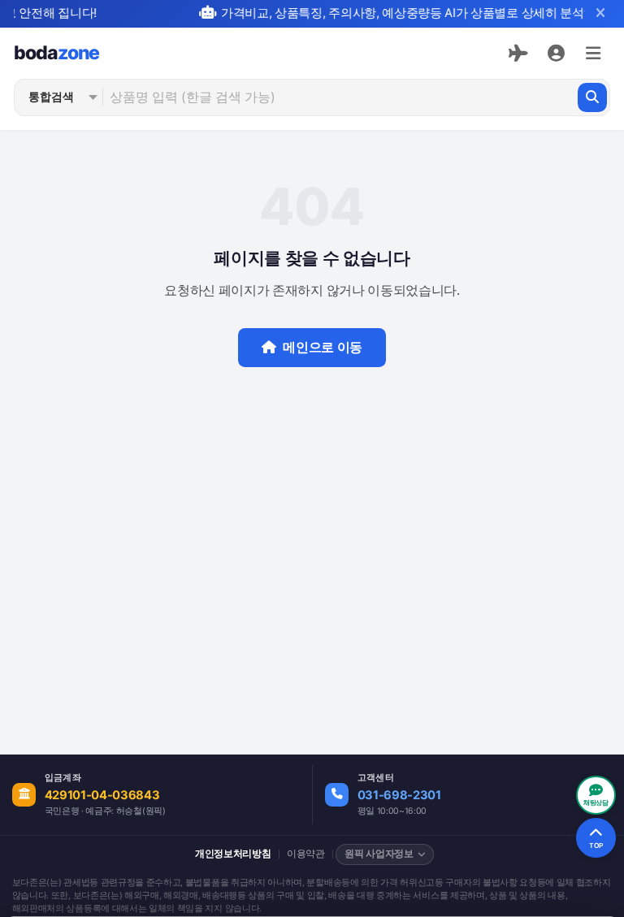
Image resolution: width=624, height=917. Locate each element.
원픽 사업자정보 (378, 853)
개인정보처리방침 (233, 853)
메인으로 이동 (322, 347)
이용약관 (306, 853)
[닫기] (600, 13)
